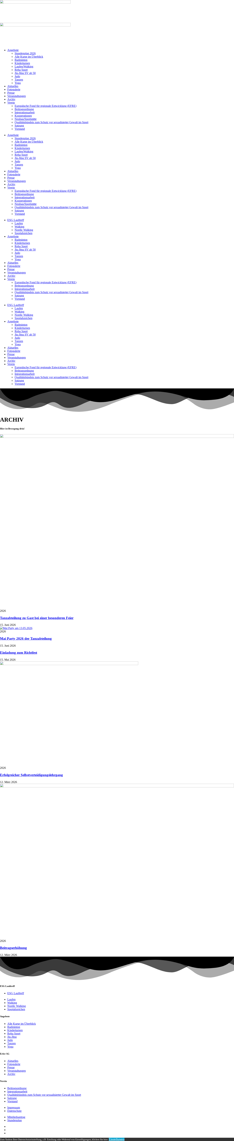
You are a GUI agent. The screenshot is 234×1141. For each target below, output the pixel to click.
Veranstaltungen (16, 96)
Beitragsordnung (24, 109)
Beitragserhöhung (13, 948)
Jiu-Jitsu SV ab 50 (25, 73)
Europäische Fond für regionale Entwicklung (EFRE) (45, 105)
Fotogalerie (13, 89)
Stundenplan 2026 (25, 53)
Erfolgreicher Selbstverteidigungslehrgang (31, 775)
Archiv (11, 99)
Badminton (21, 59)
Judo (17, 76)
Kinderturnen (22, 63)
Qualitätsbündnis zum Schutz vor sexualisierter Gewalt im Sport (51, 122)
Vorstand (20, 128)
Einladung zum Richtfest (18, 652)
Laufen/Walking (24, 66)
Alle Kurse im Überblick (29, 56)
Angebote (13, 50)
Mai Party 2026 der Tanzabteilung (26, 638)
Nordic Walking (24, 229)
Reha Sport (21, 69)
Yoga (18, 82)
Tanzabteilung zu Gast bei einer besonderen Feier (36, 618)
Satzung (19, 125)
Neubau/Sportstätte (26, 119)
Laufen (19, 223)
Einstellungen (116, 1139)
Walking (19, 226)
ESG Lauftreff (15, 220)
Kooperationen (23, 115)
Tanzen (19, 79)
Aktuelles (12, 86)
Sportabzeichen (23, 233)
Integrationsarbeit (25, 112)
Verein (11, 102)
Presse (11, 92)
